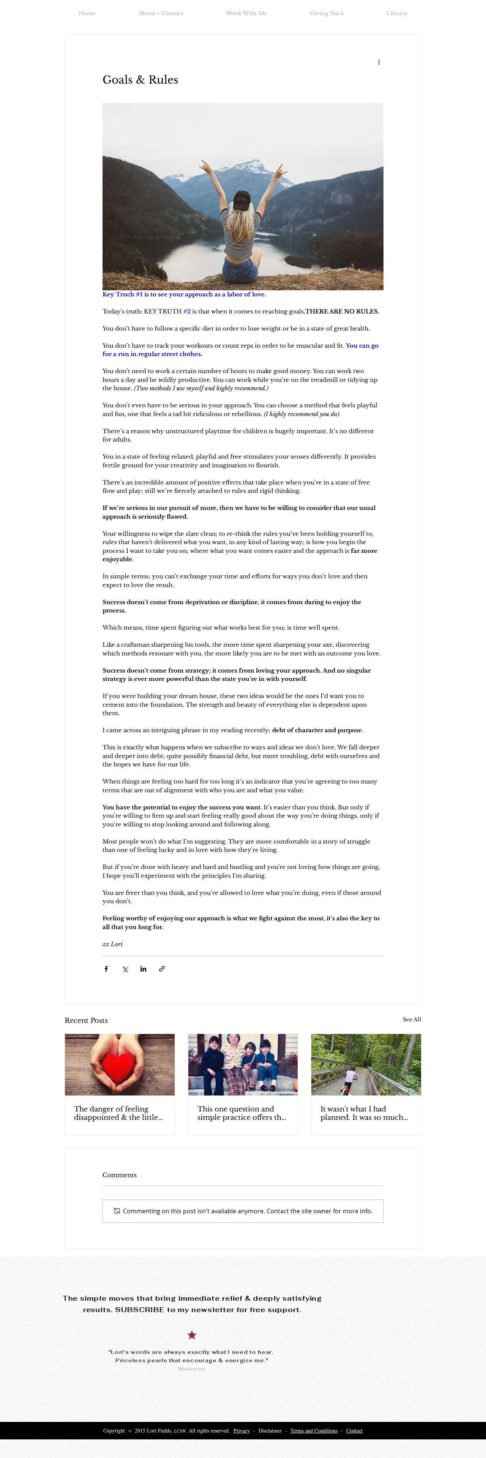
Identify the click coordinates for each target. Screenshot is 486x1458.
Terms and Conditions (314, 1430)
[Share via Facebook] (106, 968)
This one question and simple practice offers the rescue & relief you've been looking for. (241, 1113)
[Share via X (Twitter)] (124, 968)
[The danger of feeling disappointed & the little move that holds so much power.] (120, 1064)
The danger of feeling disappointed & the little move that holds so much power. (118, 1113)
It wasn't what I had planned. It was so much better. (361, 1113)
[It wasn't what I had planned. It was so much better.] (366, 1064)
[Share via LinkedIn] (143, 968)
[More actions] (378, 61)
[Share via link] (162, 968)
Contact (354, 1430)
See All (412, 1019)
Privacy (242, 1430)
